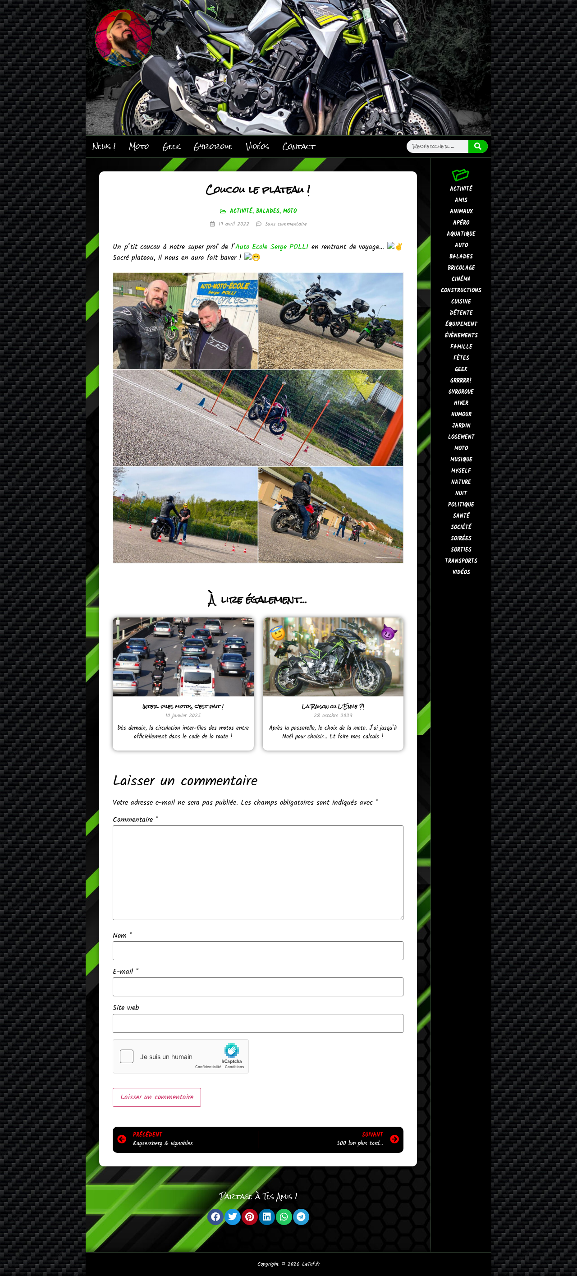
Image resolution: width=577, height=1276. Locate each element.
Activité (241, 211)
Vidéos (257, 146)
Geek (171, 146)
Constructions (461, 290)
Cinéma (461, 279)
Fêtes (461, 358)
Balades (267, 211)
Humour (461, 414)
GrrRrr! (461, 381)
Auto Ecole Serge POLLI (272, 247)
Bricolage (461, 268)
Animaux (461, 211)
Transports (461, 561)
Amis (461, 200)
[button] (215, 1217)
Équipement (461, 324)
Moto (139, 146)
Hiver (461, 403)
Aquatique (461, 234)
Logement (461, 437)
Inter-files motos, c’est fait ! (183, 706)
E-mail (125, 972)
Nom (122, 936)
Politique (461, 505)
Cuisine (461, 302)
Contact (299, 146)
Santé (461, 516)
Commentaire (135, 820)
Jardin (461, 426)
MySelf (461, 471)
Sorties (461, 550)
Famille (461, 347)
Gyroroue (213, 146)
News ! (103, 146)
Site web (126, 1008)
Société (461, 527)
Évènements (461, 336)
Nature (461, 482)
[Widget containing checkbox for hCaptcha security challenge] (181, 1056)
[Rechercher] (478, 146)
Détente (461, 313)
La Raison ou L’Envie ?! (333, 706)
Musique (461, 460)
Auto (461, 245)
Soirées (461, 538)
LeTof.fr (311, 1264)
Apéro (461, 223)
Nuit (461, 493)
